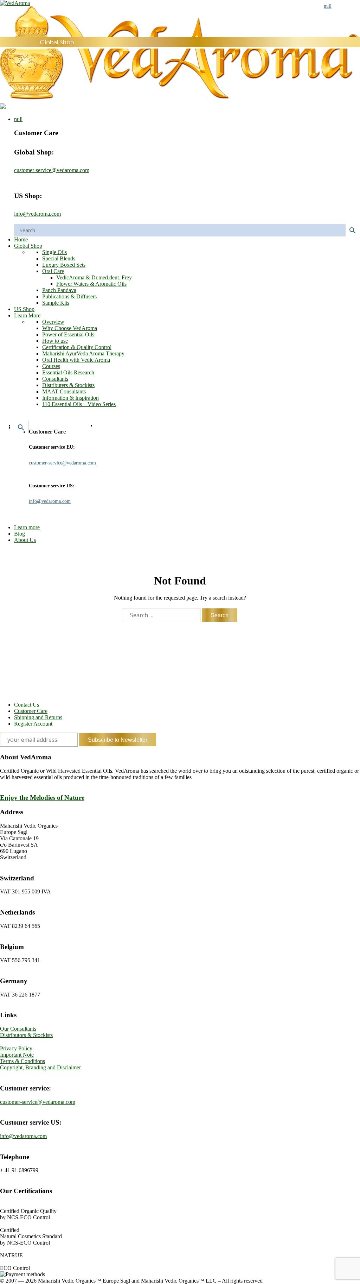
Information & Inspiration (70, 398)
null (18, 119)
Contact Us (26, 705)
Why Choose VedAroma (69, 328)
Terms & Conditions (22, 1061)
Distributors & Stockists (26, 1035)
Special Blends (58, 258)
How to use (55, 341)
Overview (53, 322)
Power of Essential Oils (68, 334)
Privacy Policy (16, 1048)
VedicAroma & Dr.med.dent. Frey (94, 277)
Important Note (17, 1055)
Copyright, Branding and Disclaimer (40, 1067)
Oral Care (53, 271)
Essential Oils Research (68, 372)
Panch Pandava (59, 290)
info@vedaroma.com (37, 214)
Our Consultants (18, 1029)
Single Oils (54, 252)
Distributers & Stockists (68, 385)
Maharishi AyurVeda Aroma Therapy (83, 353)
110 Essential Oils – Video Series (79, 404)
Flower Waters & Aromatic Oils (91, 284)
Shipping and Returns (38, 717)
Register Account (33, 724)
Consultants (55, 379)
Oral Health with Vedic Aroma (76, 360)
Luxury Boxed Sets (63, 265)
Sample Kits (55, 303)
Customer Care (30, 711)
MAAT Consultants (64, 391)
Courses (51, 366)
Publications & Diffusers (69, 296)
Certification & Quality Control (76, 347)
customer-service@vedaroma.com (51, 170)
